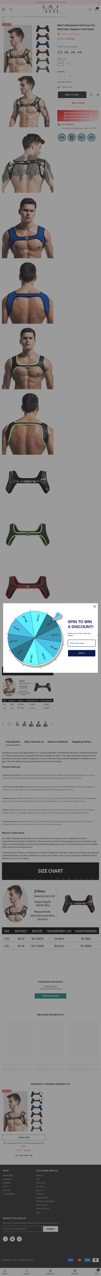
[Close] (95, 606)
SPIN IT (82, 653)
